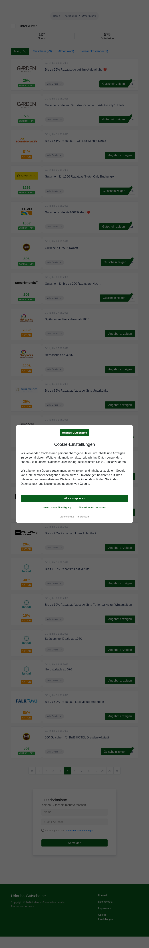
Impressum (83, 516)
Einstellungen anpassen (92, 507)
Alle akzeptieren (74, 498)
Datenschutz (66, 516)
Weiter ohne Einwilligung (57, 507)
